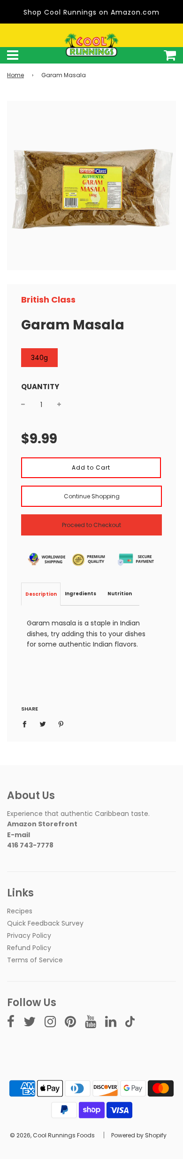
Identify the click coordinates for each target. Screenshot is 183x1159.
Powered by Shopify (139, 1135)
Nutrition (119, 593)
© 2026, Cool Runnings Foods (52, 1135)
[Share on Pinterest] (61, 723)
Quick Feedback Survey (45, 923)
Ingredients (80, 593)
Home (15, 75)
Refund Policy (29, 947)
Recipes (19, 911)
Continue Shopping (92, 496)
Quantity (40, 387)
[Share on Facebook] (27, 723)
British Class (48, 299)
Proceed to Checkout (91, 525)
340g (39, 357)
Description (41, 594)
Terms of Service (35, 960)
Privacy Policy (29, 935)
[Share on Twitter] (43, 723)
